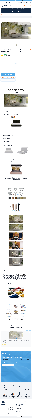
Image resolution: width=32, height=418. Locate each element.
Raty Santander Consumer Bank (4, 409)
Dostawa (2, 408)
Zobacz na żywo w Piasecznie (8, 80)
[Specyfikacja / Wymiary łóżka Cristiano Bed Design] (16, 155)
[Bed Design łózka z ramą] (16, 317)
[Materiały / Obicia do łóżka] (16, 297)
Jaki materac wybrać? (19, 2)
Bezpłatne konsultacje (26, 2)
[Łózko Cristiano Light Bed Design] (16, 106)
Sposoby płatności (3, 410)
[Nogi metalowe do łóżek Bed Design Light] (16, 199)
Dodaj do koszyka (7, 74)
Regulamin (9, 408)
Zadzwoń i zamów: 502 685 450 (8, 77)
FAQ (30, 2)
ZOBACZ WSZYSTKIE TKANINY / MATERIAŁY (16, 286)
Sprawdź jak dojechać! (25, 0)
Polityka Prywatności (10, 409)
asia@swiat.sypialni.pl (20, 404)
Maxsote (29, 416)
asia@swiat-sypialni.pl (26, 359)
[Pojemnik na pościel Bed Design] (16, 175)
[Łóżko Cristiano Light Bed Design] (16, 127)
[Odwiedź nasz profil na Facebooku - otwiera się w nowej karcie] (1, 2)
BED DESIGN (3, 53)
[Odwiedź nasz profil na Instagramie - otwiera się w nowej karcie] (2, 2)
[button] (21, 5)
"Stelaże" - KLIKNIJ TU (21, 274)
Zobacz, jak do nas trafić (7, 365)
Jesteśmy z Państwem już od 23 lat (11, 413)
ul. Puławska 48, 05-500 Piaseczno (19, 406)
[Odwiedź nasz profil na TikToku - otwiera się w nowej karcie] (3, 2)
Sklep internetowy (16, 417)
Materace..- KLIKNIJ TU (22, 275)
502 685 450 (8, 2)
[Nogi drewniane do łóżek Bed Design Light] (16, 212)
